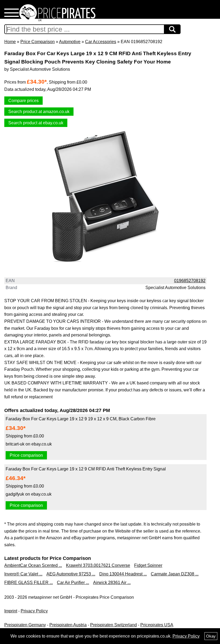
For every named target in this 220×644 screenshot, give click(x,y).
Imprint (10, 611)
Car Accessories (100, 41)
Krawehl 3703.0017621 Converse (98, 565)
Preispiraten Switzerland (113, 625)
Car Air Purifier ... (73, 582)
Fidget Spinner (148, 565)
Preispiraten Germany (25, 625)
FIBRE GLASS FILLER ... (28, 582)
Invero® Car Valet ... (23, 574)
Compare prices (23, 100)
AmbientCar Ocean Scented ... (33, 565)
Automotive (69, 41)
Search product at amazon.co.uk (38, 111)
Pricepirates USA (156, 625)
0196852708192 (190, 280)
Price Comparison (37, 41)
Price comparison (26, 455)
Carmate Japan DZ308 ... (175, 574)
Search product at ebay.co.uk (35, 123)
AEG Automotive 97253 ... (70, 574)
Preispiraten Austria (68, 625)
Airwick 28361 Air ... (112, 582)
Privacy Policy (34, 611)
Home (10, 41)
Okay (211, 636)
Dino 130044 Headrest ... (123, 574)
